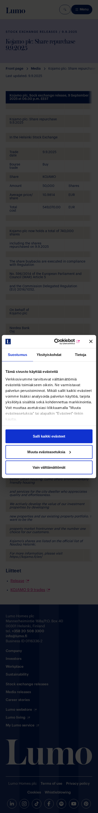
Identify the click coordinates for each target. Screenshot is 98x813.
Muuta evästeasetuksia (46, 452)
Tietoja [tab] (80, 355)
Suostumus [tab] (17, 355)
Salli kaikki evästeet (49, 436)
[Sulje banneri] (91, 341)
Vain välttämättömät (49, 467)
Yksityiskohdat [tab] (49, 355)
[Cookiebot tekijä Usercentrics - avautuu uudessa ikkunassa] (60, 341)
